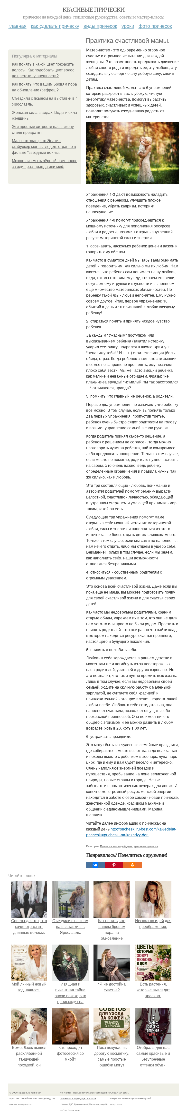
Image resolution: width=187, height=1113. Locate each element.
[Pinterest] (114, 865)
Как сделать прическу (55, 25)
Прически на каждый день (116, 846)
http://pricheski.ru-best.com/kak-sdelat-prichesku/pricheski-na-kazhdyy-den (131, 832)
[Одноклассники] (132, 865)
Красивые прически (94, 9)
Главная (18, 25)
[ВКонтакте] (95, 865)
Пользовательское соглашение (91, 1092)
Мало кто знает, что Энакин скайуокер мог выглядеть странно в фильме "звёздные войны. (44, 147)
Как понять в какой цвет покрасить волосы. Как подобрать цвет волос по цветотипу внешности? (43, 70)
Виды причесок (100, 25)
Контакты (65, 1092)
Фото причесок (155, 25)
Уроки (128, 25)
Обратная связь (119, 1092)
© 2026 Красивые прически (25, 1092)
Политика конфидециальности (78, 1098)
